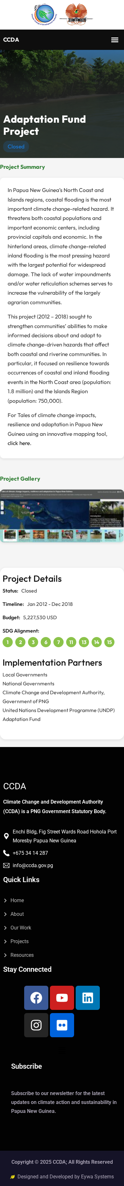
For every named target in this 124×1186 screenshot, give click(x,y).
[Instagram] (36, 1025)
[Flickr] (62, 1025)
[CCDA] (62, 14)
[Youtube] (62, 998)
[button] (62, 1050)
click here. (19, 443)
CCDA (14, 786)
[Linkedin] (88, 998)
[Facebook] (36, 998)
